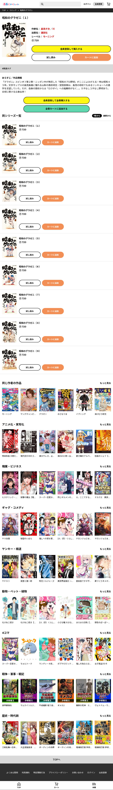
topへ (56, 759)
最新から (107, 116)
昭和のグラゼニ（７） (30, 294)
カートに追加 (91, 57)
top (4, 10)
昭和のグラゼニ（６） (30, 266)
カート (56, 787)
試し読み (51, 57)
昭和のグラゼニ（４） (30, 210)
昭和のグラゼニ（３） (30, 182)
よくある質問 (12, 772)
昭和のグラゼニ (26, 10)
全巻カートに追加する (56, 108)
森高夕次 (45, 28)
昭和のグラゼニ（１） (30, 125)
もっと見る (105, 383)
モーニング (48, 36)
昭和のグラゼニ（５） (30, 238)
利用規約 (25, 772)
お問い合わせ (78, 772)
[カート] (108, 4)
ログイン (87, 4)
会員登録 (98, 4)
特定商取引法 (39, 772)
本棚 (94, 787)
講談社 (44, 32)
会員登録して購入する (71, 49)
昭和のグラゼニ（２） (30, 154)
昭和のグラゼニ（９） (30, 351)
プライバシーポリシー (58, 772)
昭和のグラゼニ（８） (30, 323)
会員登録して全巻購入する (56, 100)
